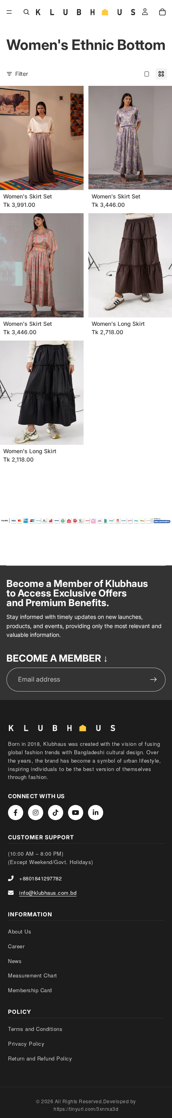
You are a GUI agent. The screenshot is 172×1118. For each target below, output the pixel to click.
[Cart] (162, 12)
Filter (21, 73)
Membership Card (30, 990)
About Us (19, 931)
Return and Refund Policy (40, 1058)
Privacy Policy (26, 1043)
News (15, 961)
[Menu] (9, 12)
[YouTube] (75, 812)
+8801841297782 (40, 878)
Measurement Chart (32, 975)
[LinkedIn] (95, 812)
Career (16, 946)
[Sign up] (153, 679)
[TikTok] (55, 812)
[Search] (26, 12)
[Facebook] (15, 812)
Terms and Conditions (35, 1029)
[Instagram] (35, 812)
